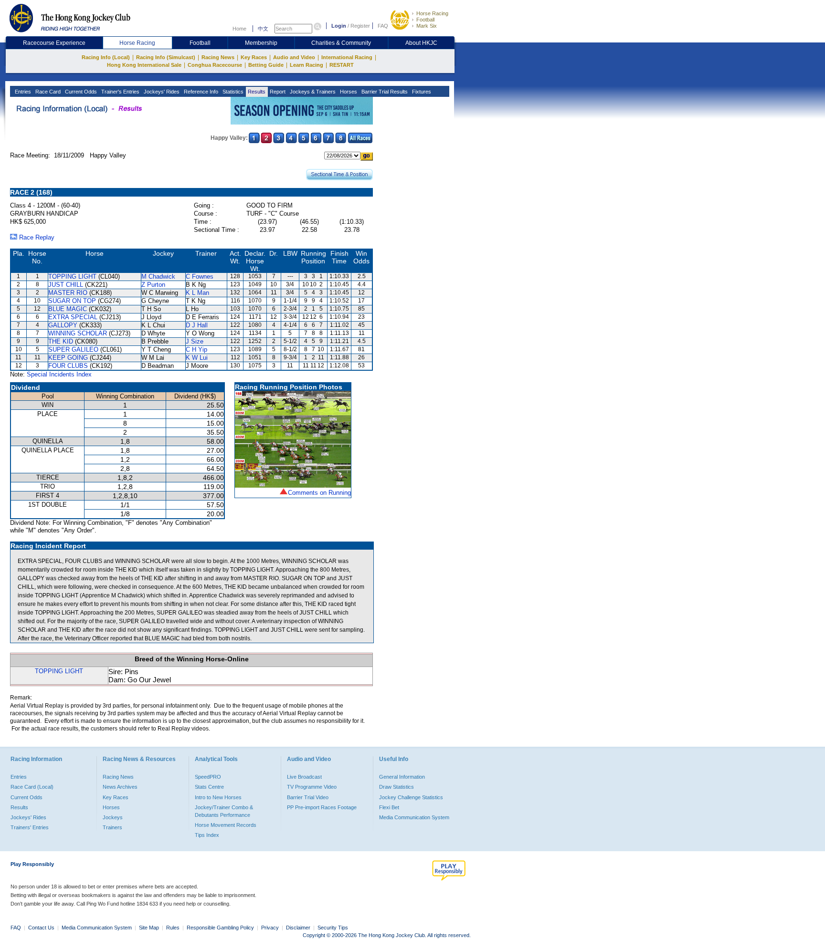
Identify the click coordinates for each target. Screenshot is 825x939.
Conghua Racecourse (215, 65)
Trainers (112, 827)
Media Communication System (414, 817)
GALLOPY (62, 325)
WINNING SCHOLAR (77, 333)
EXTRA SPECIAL (72, 317)
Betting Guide (266, 65)
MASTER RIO (67, 292)
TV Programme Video (312, 787)
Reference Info (200, 91)
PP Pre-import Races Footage (322, 807)
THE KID (60, 341)
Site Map (149, 927)
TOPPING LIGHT (72, 276)
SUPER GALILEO (73, 349)
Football (425, 19)
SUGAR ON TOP (72, 300)
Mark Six (426, 26)
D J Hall (197, 325)
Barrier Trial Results (384, 91)
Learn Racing (306, 65)
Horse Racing (432, 13)
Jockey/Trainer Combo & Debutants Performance (224, 811)
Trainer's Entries (119, 91)
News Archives (120, 787)
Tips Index (207, 835)
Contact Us (41, 927)
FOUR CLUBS (68, 365)
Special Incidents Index (59, 374)
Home (239, 28)
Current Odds (80, 91)
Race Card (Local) (32, 787)
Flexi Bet (389, 807)
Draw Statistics (396, 787)
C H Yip (196, 349)
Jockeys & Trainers (312, 91)
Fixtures (421, 91)
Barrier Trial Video (307, 797)
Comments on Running (319, 492)
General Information (402, 777)
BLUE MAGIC (67, 309)
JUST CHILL (65, 284)
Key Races (254, 57)
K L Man (197, 292)
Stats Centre (209, 787)
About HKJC (421, 43)
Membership (261, 43)
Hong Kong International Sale (144, 65)
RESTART (341, 65)
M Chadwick (158, 276)
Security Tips (332, 927)
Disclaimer (298, 927)
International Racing (346, 57)
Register (360, 26)
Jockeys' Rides (161, 91)
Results (255, 91)
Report (277, 91)
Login (338, 26)
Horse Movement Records (225, 825)
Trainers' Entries (30, 827)
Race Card (47, 91)
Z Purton (153, 284)
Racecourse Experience (54, 43)
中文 (263, 28)
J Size (194, 341)
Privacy (270, 927)
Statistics (232, 91)
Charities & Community (341, 43)
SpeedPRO (208, 777)
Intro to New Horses (218, 797)
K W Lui (197, 357)
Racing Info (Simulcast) (165, 57)
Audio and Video (294, 57)
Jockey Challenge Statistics (411, 797)
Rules (173, 927)
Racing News (217, 57)
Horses (347, 91)
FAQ (383, 26)
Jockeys (113, 817)
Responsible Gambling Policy (220, 927)
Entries (22, 91)
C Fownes (199, 276)
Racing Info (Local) (106, 57)
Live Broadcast (304, 777)
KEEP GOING (68, 357)
